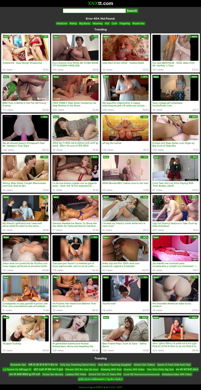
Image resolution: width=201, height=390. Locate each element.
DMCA (99, 387)
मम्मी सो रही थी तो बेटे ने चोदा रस (43, 364)
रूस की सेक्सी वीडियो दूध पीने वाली (24, 374)
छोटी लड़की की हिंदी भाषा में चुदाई (48, 369)
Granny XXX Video (134, 369)
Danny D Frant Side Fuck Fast (173, 364)
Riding (73, 23)
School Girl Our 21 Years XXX (105, 374)
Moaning (97, 23)
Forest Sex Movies (53, 374)
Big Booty (84, 23)
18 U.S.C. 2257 (114, 387)
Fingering (125, 23)
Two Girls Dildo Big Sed (160, 369)
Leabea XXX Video (76, 374)
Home (82, 387)
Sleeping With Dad (111, 369)
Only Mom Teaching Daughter (114, 364)
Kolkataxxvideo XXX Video (177, 374)
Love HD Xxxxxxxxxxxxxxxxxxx (142, 374)
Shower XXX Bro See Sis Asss (81, 369)
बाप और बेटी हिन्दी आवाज (187, 369)
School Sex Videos (144, 364)
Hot (107, 23)
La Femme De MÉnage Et (17, 369)
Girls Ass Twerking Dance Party (77, 364)
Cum (114, 23)
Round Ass (138, 23)
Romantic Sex (18, 364)
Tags (91, 387)
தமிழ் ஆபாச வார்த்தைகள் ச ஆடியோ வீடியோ (100, 378)
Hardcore (62, 23)
